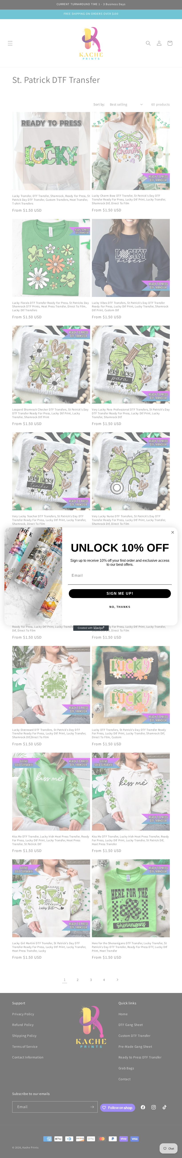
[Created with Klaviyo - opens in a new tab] (91, 628)
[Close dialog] (172, 532)
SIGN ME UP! (120, 593)
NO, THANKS (120, 607)
